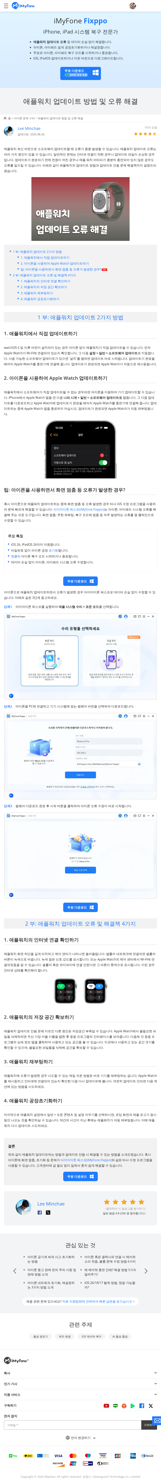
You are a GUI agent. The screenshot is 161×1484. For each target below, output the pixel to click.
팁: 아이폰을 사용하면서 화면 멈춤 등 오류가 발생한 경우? (61, 269)
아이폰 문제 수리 (24, 118)
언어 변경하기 (81, 1438)
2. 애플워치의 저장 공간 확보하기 (44, 287)
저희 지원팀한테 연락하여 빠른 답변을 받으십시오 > (98, 1301)
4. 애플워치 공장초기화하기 (40, 299)
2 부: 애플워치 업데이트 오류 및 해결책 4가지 (44, 275)
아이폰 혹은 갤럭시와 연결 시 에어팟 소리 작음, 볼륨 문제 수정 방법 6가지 (110, 1259)
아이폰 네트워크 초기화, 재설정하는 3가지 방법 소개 (51, 1285)
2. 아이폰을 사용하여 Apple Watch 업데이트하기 (55, 263)
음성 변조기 (40, 1336)
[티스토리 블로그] (124, 1405)
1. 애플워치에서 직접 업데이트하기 (45, 257)
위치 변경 (65, 1336)
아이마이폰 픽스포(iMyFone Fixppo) (78, 509)
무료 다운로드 (77, 581)
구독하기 (149, 1425)
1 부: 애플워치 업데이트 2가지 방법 (37, 251)
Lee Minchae (29, 128)
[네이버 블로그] (115, 1405)
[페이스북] (142, 1405)
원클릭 (15, 556)
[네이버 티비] (132, 1405)
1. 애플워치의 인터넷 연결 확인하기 (45, 281)
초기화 (53, 550)
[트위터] (150, 1405)
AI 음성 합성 (120, 1336)
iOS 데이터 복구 (92, 1336)
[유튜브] (106, 1405)
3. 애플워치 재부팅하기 (37, 293)
